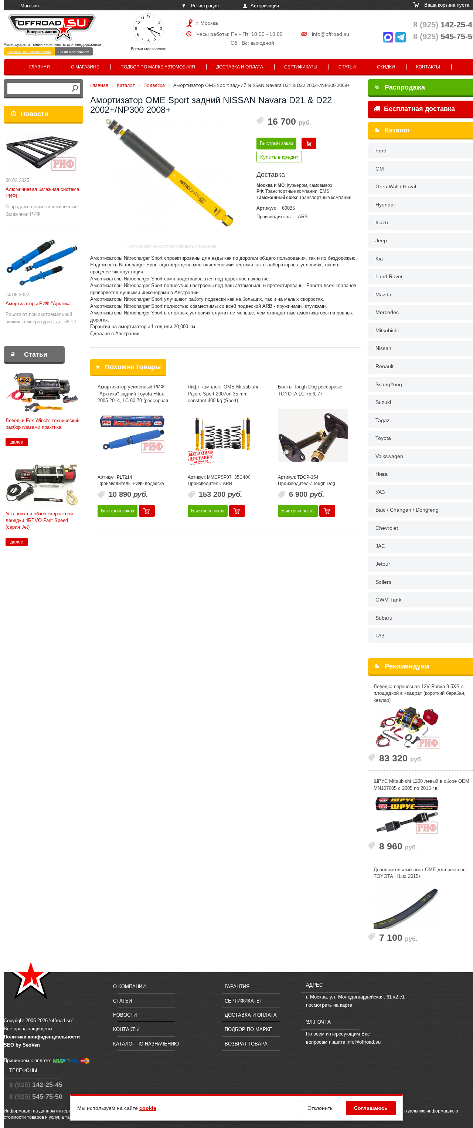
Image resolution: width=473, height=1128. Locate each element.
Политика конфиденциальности (42, 1037)
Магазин (29, 6)
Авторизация (265, 6)
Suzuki (383, 402)
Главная (39, 67)
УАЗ (380, 492)
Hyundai (385, 205)
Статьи (347, 67)
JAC (380, 546)
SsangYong (388, 384)
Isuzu (381, 222)
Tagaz (382, 420)
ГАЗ (379, 636)
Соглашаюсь (371, 1108)
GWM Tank (388, 600)
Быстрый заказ (276, 143)
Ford (381, 151)
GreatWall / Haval (395, 186)
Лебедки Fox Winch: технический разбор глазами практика (42, 424)
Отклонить (320, 1108)
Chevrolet (386, 528)
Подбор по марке (248, 1029)
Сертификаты (300, 67)
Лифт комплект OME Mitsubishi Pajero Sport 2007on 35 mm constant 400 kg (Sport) (223, 393)
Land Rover (389, 276)
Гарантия (237, 986)
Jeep (381, 240)
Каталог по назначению (29, 51)
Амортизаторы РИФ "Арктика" (39, 303)
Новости (34, 114)
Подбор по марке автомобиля (157, 67)
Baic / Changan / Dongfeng (407, 510)
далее (16, 442)
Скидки (386, 67)
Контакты (428, 67)
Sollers (383, 582)
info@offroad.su (330, 34)
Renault (384, 366)
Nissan (383, 348)
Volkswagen (389, 456)
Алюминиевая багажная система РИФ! (42, 192)
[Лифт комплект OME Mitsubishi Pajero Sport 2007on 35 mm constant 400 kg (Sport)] (223, 435)
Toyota (383, 438)
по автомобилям (73, 51)
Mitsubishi (387, 330)
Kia (379, 259)
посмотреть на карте (329, 1005)
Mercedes (387, 312)
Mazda (383, 294)
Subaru (383, 618)
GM (379, 169)
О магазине (85, 67)
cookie (147, 1108)
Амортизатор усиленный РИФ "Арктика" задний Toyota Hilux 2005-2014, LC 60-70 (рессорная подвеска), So (133, 397)
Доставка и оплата (239, 67)
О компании (129, 986)
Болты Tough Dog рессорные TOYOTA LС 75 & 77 (310, 390)
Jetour (382, 564)
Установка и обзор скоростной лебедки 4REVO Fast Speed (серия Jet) (39, 520)
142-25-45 (35, 1084)
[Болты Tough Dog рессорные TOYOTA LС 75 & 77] (313, 435)
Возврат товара (246, 1044)
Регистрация (205, 6)
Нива (381, 474)
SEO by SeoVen (22, 1045)
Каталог (398, 130)
